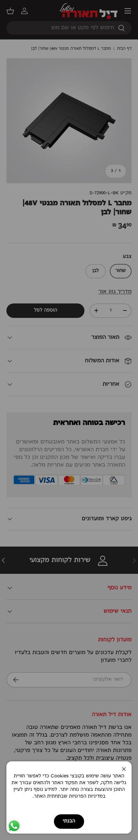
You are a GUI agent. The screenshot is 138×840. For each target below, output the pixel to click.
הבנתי (69, 821)
